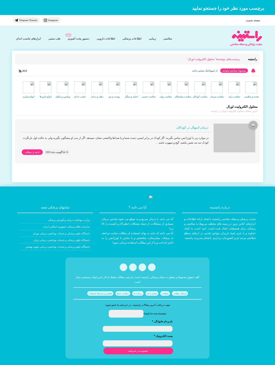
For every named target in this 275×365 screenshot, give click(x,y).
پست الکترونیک (163, 336)
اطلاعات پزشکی (132, 38)
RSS (24, 71)
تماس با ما (152, 293)
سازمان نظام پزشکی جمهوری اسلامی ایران (66, 226)
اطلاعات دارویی (106, 38)
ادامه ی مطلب (32, 152)
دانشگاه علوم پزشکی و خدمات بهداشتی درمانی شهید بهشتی (57, 246)
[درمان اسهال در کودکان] (234, 138)
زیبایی (152, 38)
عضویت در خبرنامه (138, 350)
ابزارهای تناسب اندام (28, 38)
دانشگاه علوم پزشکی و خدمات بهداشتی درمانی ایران (62, 240)
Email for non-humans (155, 313)
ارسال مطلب (179, 293)
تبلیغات (165, 293)
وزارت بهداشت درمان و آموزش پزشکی (69, 219)
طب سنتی (54, 38)
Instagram (53, 20)
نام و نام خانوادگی (162, 321)
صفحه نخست (253, 20)
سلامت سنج (123, 293)
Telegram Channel (28, 20)
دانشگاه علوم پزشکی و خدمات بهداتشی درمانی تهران (61, 233)
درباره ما (138, 293)
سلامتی (167, 38)
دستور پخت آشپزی (78, 38)
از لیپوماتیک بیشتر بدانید (204, 70)
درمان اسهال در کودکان (192, 127)
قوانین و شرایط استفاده (100, 293)
